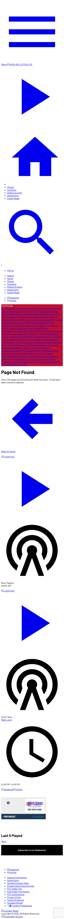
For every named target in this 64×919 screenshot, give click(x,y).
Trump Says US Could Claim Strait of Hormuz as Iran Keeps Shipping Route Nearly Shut (31, 332)
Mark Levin (6, 719)
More (3, 841)
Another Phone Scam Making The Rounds (33, 350)
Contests (11, 189)
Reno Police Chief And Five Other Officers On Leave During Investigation (30, 353)
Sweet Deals (13, 198)
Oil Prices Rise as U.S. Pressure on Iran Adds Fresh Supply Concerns (31, 338)
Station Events (14, 192)
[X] (12, 300)
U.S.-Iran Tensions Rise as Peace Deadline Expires (27, 324)
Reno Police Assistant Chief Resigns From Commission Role (30, 341)
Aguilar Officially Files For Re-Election (29, 362)
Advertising (13, 195)
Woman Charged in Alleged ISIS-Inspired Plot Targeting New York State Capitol (30, 315)
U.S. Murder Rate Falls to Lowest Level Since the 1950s (30, 335)
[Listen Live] (32, 487)
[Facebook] (13, 297)
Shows (10, 187)
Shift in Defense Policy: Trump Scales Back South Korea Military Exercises (29, 328)
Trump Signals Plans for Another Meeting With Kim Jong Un (29, 318)
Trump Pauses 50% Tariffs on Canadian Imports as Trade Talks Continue (32, 321)
